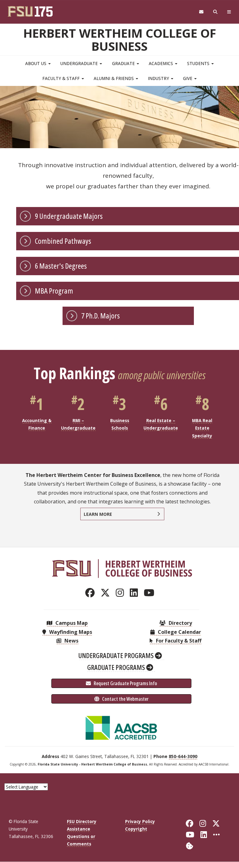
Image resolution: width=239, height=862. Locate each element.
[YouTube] (151, 592)
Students (199, 63)
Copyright (136, 829)
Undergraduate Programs (116, 655)
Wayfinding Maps (70, 632)
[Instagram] (121, 592)
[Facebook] (91, 592)
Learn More (98, 514)
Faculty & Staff (61, 78)
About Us (36, 63)
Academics (161, 63)
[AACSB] (121, 727)
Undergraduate (79, 63)
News (70, 640)
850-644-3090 (183, 756)
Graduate (124, 63)
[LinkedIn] (135, 592)
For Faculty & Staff (178, 640)
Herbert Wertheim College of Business (119, 39)
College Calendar (179, 632)
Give (188, 78)
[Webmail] (201, 12)
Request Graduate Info (125, 683)
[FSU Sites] (229, 12)
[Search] (215, 12)
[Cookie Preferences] (189, 845)
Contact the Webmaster (124, 698)
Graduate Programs (116, 667)
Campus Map (71, 622)
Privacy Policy (140, 821)
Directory (179, 622)
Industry (159, 78)
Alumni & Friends (114, 78)
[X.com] (107, 592)
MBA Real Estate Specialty (202, 427)
